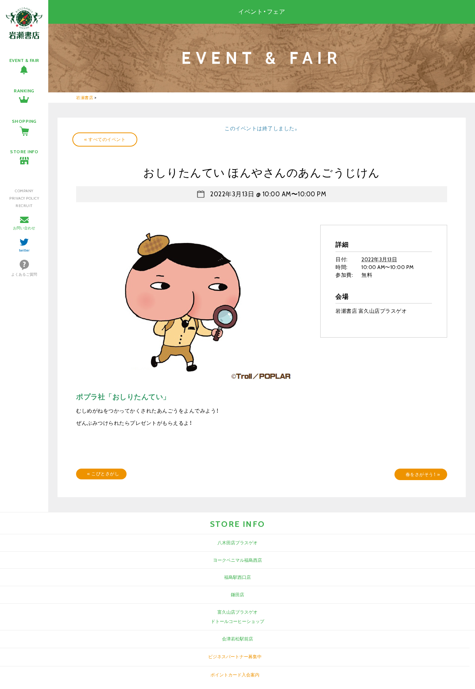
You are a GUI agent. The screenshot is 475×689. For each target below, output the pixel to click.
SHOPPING (24, 121)
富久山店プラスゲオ (237, 612)
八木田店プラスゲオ (237, 542)
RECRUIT (24, 205)
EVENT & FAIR (24, 60)
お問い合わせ (24, 228)
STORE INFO (24, 151)
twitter (24, 250)
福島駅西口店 (237, 577)
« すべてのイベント (104, 139)
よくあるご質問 (24, 274)
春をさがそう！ (423, 474)
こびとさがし (103, 473)
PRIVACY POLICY (24, 198)
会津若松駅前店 (237, 639)
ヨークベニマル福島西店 (237, 560)
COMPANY (24, 190)
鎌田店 (237, 594)
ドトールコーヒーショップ (237, 621)
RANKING (24, 90)
